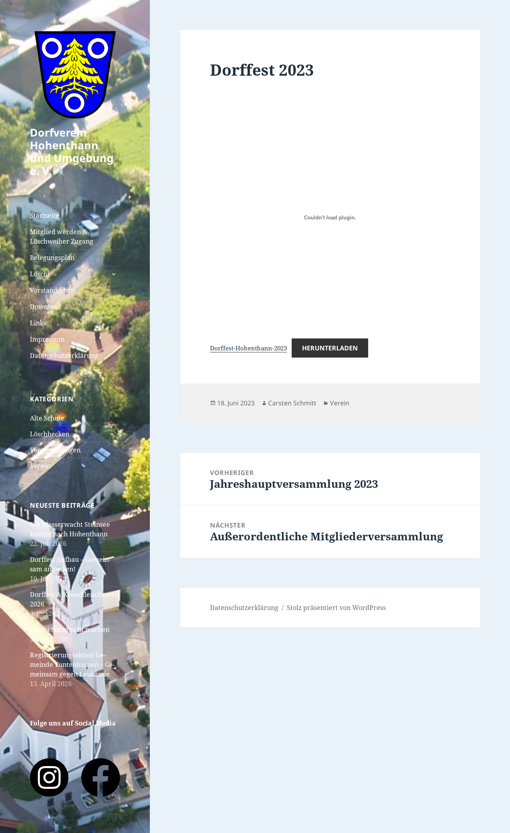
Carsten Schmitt (292, 403)
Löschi (39, 274)
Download (45, 306)
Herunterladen (330, 348)
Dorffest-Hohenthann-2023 (248, 348)
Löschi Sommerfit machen (70, 629)
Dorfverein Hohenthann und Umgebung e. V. (72, 151)
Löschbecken (49, 434)
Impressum (47, 339)
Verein (40, 465)
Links (38, 323)
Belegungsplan (52, 257)
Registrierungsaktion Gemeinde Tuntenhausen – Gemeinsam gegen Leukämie (72, 665)
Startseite (44, 215)
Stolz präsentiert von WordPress (336, 607)
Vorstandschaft (53, 290)
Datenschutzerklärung (64, 355)
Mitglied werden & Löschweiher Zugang (61, 236)
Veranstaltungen (55, 450)
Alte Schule (47, 418)
